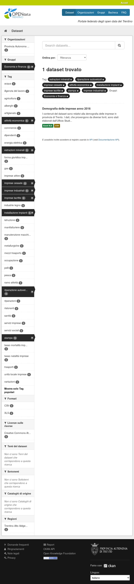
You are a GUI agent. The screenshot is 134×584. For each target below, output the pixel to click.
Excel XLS (47, 125)
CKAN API (49, 549)
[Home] (5, 30)
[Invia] (119, 45)
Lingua (94, 572)
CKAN (110, 566)
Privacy (11, 557)
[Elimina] (71, 79)
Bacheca (113, 12)
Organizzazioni (85, 12)
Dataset (69, 12)
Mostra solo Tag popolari (14, 390)
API (91, 139)
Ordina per (48, 57)
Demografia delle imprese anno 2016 (66, 108)
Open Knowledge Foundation (59, 553)
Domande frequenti (18, 544)
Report (50, 544)
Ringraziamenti (15, 549)
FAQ (123, 12)
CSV (57, 125)
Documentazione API (108, 139)
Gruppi (101, 12)
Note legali (13, 553)
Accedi (124, 2)
